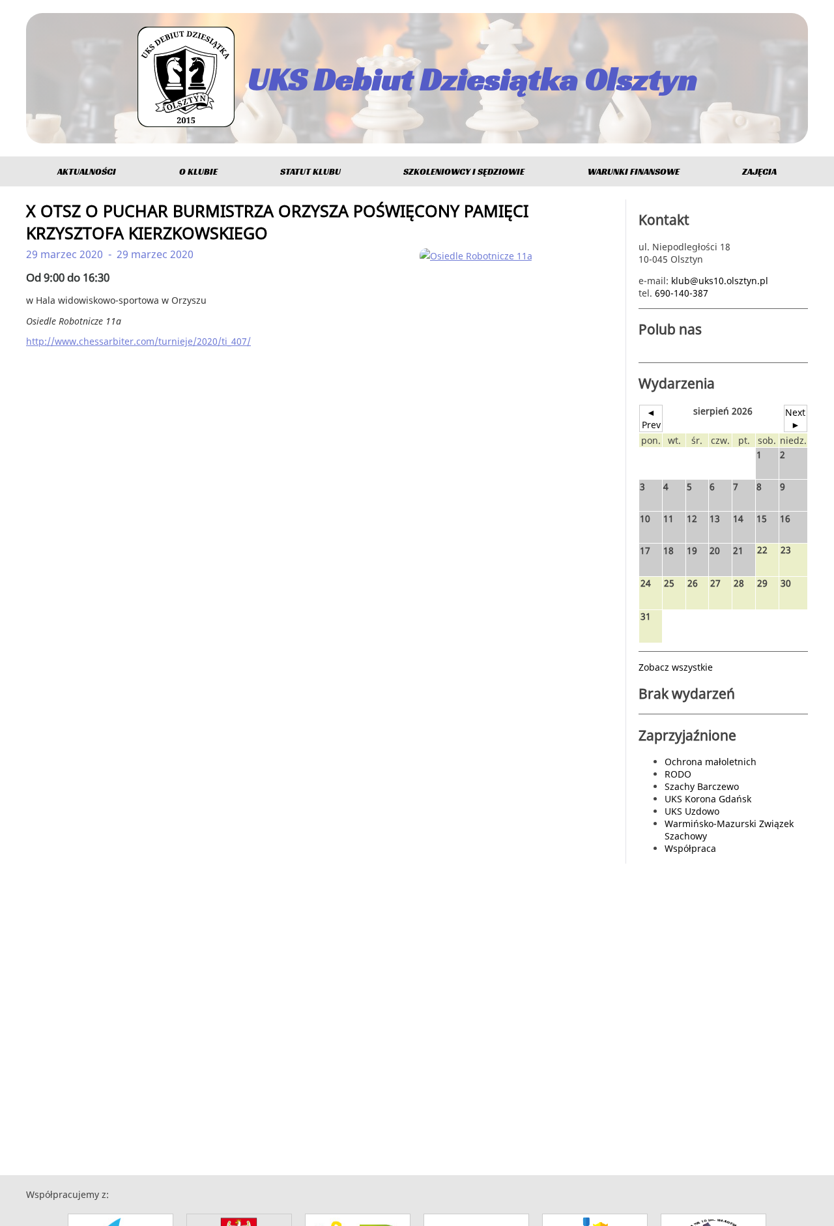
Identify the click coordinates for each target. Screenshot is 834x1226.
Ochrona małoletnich (710, 761)
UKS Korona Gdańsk (708, 799)
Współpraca (690, 848)
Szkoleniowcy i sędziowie (464, 171)
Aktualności (86, 171)
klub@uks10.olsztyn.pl (719, 280)
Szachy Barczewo (702, 786)
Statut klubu (310, 171)
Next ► (795, 418)
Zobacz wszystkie (676, 667)
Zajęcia (759, 171)
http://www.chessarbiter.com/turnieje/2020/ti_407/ (138, 341)
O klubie (198, 171)
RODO (678, 774)
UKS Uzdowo (692, 811)
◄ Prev (651, 418)
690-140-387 (681, 293)
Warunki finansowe (634, 171)
